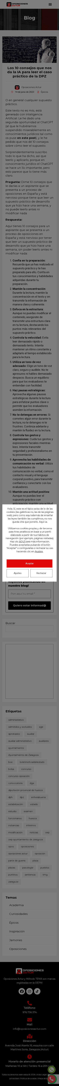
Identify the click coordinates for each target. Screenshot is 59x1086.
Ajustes (39, 551)
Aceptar (29, 563)
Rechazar (41, 573)
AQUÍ (22, 541)
